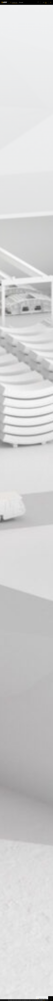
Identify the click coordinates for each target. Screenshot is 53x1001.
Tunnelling (14, 2)
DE (43, 2)
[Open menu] (50, 2)
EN (46, 2)
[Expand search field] (38, 2)
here (44, 1000)
